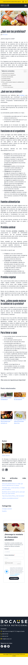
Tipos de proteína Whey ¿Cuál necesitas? (13, 496)
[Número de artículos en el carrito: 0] (25, 1)
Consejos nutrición (7, 509)
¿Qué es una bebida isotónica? (10, 498)
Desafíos (4, 511)
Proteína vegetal (6, 80)
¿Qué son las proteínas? (8, 73)
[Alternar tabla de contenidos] (24, 71)
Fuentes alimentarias (8, 77)
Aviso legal (5, 654)
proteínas (22, 95)
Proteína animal (6, 78)
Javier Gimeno (6, 455)
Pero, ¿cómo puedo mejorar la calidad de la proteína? (13, 83)
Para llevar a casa (6, 85)
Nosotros (14, 1)
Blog (19, 1)
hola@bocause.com (7, 639)
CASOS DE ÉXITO (7, 1)
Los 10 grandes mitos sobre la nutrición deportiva (20, 421)
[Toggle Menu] (25, 5)
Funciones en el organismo (9, 75)
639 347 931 (5, 634)
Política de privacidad (14, 654)
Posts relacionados (8, 87)
